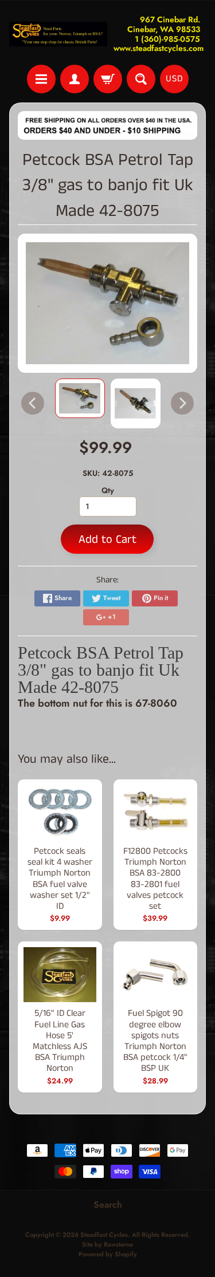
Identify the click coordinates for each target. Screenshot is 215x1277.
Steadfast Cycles (104, 1234)
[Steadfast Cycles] (58, 34)
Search (107, 1204)
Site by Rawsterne (107, 1244)
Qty (107, 490)
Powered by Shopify (108, 1254)
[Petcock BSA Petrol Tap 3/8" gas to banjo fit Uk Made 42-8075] (80, 398)
